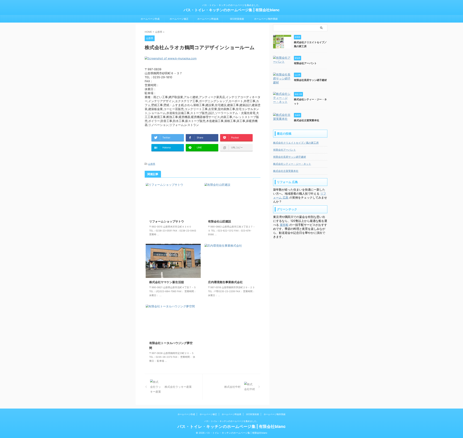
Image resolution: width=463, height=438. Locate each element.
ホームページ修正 (179, 18)
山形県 (151, 163)
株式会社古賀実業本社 (306, 120)
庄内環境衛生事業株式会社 (225, 282)
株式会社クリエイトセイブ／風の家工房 (296, 142)
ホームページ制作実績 (266, 18)
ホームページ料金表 (207, 18)
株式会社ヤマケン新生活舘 (166, 282)
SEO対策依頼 (237, 18)
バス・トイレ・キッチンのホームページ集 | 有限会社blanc (232, 10)
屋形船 (284, 225)
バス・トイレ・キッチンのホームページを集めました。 (231, 421)
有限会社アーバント (305, 63)
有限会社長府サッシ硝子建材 (310, 79)
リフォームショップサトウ (166, 221)
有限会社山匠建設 (219, 221)
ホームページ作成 (150, 18)
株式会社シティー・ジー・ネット (292, 163)
